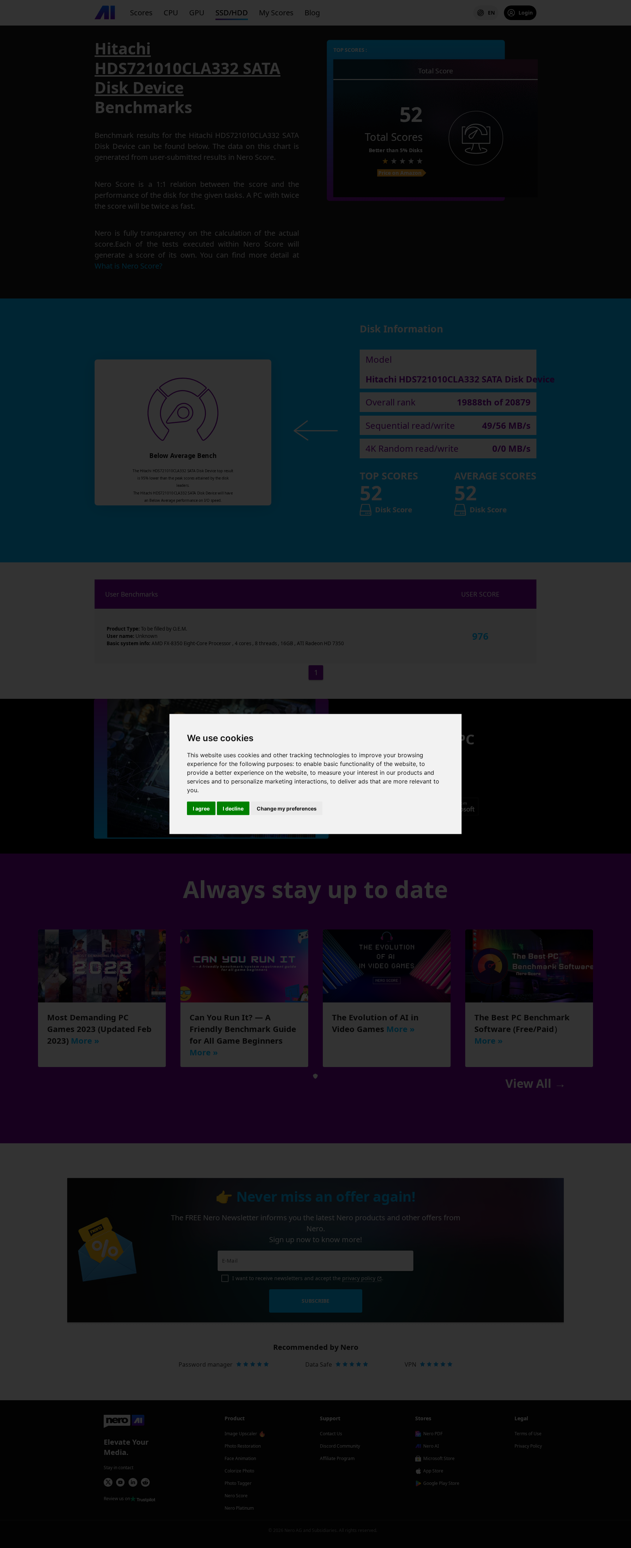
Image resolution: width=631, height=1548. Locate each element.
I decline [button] (233, 808)
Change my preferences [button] (287, 808)
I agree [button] (201, 808)
